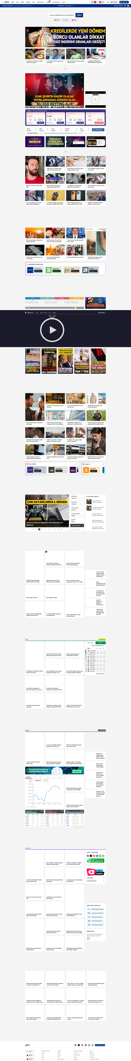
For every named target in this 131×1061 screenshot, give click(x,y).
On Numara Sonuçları (97, 924)
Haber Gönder (101, 1045)
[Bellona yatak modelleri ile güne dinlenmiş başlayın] (96, 976)
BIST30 (41, 777)
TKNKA (27, 819)
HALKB (27, 821)
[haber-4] (81, 361)
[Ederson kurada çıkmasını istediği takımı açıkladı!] (74, 646)
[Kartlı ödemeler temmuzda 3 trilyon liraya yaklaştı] (34, 1010)
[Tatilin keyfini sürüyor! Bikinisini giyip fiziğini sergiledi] (74, 941)
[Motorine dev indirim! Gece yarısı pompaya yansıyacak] (90, 775)
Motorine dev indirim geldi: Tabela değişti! (100, 765)
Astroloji (59, 1055)
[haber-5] (98, 361)
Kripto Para (76, 1059)
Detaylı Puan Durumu (100, 673)
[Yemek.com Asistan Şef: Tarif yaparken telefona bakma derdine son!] (54, 89)
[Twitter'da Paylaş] (97, 938)
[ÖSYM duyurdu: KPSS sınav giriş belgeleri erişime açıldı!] (75, 161)
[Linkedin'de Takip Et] (97, 856)
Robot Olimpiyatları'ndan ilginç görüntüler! (101, 583)
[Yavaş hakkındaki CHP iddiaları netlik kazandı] (26, 107)
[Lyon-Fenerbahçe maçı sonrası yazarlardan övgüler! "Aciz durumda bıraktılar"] (67, 107)
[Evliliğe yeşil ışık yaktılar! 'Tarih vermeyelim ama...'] (74, 898)
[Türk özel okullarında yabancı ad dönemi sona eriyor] (75, 449)
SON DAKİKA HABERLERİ (7, 5)
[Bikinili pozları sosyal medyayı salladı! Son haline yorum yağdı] (74, 924)
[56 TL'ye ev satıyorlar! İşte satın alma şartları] (75, 398)
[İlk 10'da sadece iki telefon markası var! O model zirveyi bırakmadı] (54, 107)
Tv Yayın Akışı (90, 878)
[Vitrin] (97, 2)
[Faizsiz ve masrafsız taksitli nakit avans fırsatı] (59, 107)
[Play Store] (30, 1051)
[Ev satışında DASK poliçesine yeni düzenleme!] (54, 606)
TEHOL (47, 817)
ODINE (47, 821)
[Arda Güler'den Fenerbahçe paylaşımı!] (34, 698)
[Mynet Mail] (128, 5)
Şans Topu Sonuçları (97, 921)
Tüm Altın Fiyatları (76, 525)
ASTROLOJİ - (78, 140)
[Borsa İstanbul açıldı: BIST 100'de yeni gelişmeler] (74, 556)
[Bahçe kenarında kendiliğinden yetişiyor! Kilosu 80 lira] (34, 606)
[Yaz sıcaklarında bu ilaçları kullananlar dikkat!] (55, 250)
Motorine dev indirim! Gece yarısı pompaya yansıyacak (100, 775)
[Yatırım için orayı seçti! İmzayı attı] (34, 890)
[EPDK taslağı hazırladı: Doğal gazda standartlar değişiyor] (54, 755)
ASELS (67, 819)
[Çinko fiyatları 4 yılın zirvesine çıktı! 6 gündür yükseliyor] (90, 784)
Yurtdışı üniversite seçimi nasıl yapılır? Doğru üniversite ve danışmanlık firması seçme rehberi (95, 1003)
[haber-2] (49, 361)
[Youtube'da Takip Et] (100, 856)
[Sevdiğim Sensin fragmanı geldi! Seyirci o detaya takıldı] (34, 432)
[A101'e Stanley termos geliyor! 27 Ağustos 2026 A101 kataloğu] (55, 415)
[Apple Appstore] (30, 1055)
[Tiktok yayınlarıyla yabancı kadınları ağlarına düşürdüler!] (34, 449)
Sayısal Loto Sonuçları (97, 913)
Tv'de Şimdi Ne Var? (91, 881)
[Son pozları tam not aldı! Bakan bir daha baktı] (74, 872)
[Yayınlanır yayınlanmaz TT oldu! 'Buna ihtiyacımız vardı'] (54, 907)
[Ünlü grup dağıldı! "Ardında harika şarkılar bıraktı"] (61, 107)
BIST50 (34, 777)
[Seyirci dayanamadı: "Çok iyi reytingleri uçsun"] (74, 599)
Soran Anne (92, 1055)
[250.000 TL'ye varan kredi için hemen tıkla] (44, 107)
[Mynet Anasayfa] (6, 1)
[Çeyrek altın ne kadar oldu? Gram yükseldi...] (55, 398)
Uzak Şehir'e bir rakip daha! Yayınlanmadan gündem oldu (23, 5)
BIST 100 (30, 779)
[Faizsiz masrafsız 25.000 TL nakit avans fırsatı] (96, 178)
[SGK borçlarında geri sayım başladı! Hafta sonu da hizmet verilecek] (30, 107)
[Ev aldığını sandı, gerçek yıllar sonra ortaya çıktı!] (75, 432)
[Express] (103, 2)
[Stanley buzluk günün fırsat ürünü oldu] (55, 449)
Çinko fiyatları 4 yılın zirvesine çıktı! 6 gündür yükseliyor (100, 784)
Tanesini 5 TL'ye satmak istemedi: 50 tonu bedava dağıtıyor (100, 794)
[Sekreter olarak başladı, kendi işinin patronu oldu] (46, 107)
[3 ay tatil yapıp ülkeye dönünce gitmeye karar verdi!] (34, 864)
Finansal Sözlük (77, 1055)
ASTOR (67, 817)
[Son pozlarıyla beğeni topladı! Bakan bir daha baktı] (34, 907)
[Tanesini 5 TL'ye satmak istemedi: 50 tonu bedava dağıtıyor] (90, 793)
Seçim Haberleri (60, 1059)
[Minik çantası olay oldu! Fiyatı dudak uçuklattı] (34, 932)
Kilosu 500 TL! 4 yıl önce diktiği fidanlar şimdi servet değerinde (75, 984)
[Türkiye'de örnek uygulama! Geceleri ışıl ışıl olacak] (63, 107)
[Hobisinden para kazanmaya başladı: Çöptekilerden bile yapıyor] (55, 1010)
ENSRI (27, 823)
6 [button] (48, 529)
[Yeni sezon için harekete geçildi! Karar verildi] (75, 233)
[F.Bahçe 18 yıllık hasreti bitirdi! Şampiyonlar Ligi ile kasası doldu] (77, 107)
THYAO (67, 823)
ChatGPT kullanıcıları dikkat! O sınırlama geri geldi (99, 603)
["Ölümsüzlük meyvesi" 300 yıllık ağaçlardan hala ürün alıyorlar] (90, 612)
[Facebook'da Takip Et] (88, 856)
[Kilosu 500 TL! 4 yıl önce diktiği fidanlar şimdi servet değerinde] (75, 976)
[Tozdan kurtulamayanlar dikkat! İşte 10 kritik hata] (55, 107)
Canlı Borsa (102, 730)
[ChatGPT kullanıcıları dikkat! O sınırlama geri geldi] (90, 602)
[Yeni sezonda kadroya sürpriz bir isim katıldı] (34, 407)
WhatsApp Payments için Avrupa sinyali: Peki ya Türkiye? (55, 984)
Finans (42, 1055)
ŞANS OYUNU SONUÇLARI (93, 905)
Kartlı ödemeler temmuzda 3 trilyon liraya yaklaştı (33, 1018)
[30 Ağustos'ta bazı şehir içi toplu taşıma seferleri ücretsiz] (74, 798)
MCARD (27, 825)
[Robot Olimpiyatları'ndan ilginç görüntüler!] (90, 583)
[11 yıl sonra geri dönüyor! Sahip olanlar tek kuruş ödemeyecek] (90, 574)
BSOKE (47, 823)
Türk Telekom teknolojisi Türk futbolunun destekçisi (95, 1018)
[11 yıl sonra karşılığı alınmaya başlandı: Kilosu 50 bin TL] (36, 107)
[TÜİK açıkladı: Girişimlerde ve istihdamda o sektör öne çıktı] (75, 415)
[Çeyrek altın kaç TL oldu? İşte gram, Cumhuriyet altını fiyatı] (55, 233)
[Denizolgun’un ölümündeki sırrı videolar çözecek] (79, 107)
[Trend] (95, 2)
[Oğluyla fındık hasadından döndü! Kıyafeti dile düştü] (34, 565)
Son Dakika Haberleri (45, 1050)
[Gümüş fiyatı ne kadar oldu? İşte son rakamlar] (34, 250)
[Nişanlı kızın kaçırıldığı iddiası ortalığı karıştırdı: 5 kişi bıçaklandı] (81, 107)
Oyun (91, 1050)
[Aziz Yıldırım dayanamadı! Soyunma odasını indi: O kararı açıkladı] (52, 107)
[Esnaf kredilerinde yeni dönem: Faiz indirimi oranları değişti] (65, 37)
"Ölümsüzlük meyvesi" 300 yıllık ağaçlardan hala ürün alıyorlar (100, 612)
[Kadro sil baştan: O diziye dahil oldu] (34, 170)
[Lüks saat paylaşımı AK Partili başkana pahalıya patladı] (32, 107)
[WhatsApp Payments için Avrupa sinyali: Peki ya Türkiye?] (55, 976)
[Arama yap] (108, 2)
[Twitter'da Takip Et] (91, 856)
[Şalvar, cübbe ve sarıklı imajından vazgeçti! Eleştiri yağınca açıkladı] (54, 855)
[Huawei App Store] (30, 1059)
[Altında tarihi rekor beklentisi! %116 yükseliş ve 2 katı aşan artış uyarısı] (48, 107)
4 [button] (42, 529)
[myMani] (48, 2)
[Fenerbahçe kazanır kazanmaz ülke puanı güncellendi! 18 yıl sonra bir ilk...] (54, 646)
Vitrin (58, 1057)
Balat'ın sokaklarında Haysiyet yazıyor (75, 1018)
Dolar (48, 777)
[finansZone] (95, 303)
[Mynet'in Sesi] (34, 141)
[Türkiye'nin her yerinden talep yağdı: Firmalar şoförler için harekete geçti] (55, 161)
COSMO (47, 825)
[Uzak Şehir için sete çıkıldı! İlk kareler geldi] (54, 890)
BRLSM (27, 817)
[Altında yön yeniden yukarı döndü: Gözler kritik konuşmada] (90, 756)
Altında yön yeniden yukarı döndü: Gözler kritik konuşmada (100, 756)
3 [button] (39, 529)
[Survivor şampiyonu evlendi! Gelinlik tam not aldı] (54, 924)
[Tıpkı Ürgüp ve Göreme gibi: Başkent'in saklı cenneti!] (75, 178)
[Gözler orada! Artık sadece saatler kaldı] (34, 746)
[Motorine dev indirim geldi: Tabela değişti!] (71, 107)
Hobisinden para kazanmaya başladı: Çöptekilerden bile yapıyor (54, 1019)
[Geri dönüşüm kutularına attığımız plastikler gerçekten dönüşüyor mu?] (54, 556)
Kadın (42, 1059)
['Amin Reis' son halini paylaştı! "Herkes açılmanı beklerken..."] (28, 107)
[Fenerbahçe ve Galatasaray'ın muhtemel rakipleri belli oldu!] (73, 107)
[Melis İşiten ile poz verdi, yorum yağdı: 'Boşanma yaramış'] (96, 441)
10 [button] (61, 529)
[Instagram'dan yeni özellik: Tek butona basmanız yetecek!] (90, 593)
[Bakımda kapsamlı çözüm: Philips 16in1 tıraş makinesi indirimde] (54, 573)
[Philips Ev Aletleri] (92, 2)
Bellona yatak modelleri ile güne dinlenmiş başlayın (96, 984)
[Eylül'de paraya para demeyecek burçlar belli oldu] (34, 233)
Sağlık (58, 1053)
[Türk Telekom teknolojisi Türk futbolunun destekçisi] (96, 1010)
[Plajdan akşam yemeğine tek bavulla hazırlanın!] (96, 398)
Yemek (42, 1057)
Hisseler (75, 1057)
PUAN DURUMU (90, 642)
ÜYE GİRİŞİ (114, 2)
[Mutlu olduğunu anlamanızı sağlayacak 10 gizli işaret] (55, 178)
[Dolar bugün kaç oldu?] (34, 590)
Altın (61, 777)
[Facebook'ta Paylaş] (94, 938)
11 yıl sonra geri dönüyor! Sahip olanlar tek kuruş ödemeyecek (100, 574)
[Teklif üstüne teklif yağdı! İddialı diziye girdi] (54, 872)
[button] (2, 2)
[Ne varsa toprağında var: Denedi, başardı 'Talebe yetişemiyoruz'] (75, 993)
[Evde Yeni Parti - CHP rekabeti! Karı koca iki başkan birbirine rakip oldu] (69, 107)
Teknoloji (59, 1050)
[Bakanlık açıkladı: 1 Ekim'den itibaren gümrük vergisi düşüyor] (65, 107)
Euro (54, 777)
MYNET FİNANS (33, 133)
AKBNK (67, 821)
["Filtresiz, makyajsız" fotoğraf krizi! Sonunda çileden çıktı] (74, 855)
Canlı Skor (102, 639)
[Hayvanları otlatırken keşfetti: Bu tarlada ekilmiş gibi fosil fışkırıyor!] (38, 107)
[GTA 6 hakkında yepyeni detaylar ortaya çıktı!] (96, 161)
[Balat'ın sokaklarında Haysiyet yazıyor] (75, 1010)
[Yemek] (100, 2)
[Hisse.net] (55, 141)
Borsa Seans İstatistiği (78, 1050)
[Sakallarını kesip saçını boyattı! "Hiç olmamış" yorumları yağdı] (42, 107)
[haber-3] (65, 361)
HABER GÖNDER (119, 5)
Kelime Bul (92, 1053)
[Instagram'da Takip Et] (94, 856)
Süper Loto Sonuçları (97, 917)
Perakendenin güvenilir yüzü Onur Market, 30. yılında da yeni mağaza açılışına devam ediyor (55, 1002)
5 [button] (45, 529)
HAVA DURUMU (61, 5)
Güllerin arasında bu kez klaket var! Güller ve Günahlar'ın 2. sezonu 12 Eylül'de (34, 985)
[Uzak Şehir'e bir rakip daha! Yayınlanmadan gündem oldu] (34, 107)
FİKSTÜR (100, 642)
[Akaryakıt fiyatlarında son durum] (75, 250)
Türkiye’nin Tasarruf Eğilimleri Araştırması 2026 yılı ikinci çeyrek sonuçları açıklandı (34, 1002)
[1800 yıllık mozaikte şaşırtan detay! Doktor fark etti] (96, 241)
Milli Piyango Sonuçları (97, 909)
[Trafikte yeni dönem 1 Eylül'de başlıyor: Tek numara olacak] (55, 432)
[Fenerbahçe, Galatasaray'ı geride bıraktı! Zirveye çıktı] (34, 655)
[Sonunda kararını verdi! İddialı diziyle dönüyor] (54, 941)
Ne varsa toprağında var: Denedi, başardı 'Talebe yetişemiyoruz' (75, 1001)
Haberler (43, 1053)
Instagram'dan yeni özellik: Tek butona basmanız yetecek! (100, 593)
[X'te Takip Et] (79, 1045)
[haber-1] (32, 361)
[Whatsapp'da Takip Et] (103, 856)
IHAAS (47, 819)
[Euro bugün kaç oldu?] (54, 590)
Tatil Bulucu (92, 1057)
